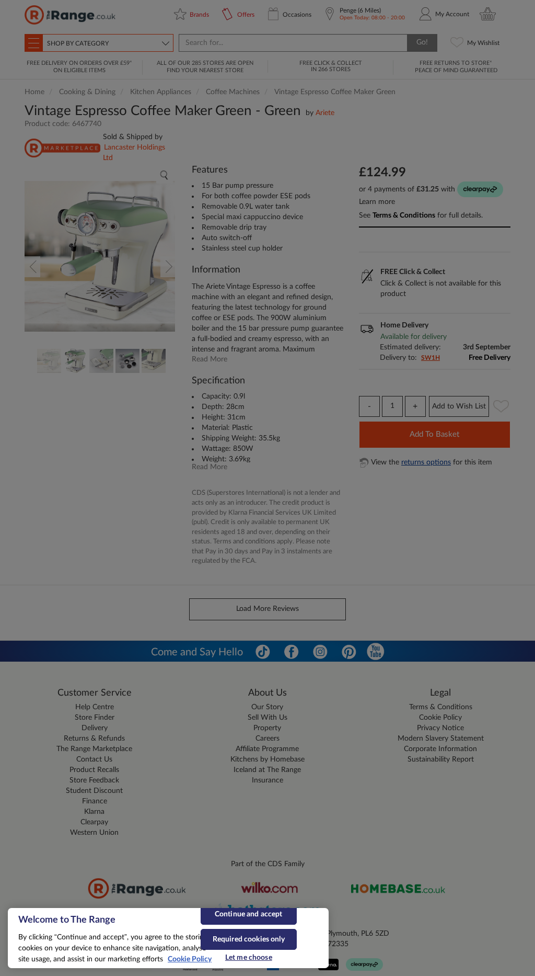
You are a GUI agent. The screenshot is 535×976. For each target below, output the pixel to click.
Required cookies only (249, 939)
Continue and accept (249, 914)
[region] (168, 938)
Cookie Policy (190, 959)
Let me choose (248, 957)
